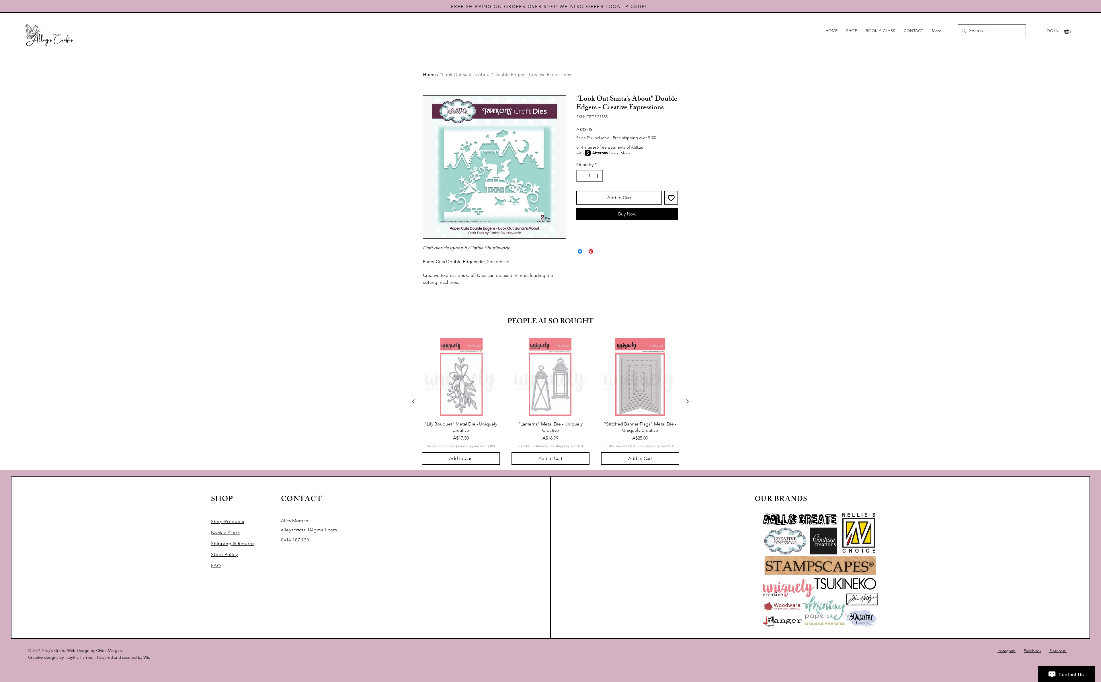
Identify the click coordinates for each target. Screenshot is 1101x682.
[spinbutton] (589, 175)
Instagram (1006, 650)
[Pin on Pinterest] (590, 251)
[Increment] (598, 175)
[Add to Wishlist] (671, 198)
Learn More (619, 153)
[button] (1069, 31)
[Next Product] (687, 401)
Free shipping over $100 (634, 137)
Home (429, 74)
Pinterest (1058, 650)
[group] (550, 401)
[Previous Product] (413, 401)
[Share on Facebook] (580, 251)
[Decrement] (581, 175)
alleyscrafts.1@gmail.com (309, 530)
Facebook (1032, 650)
